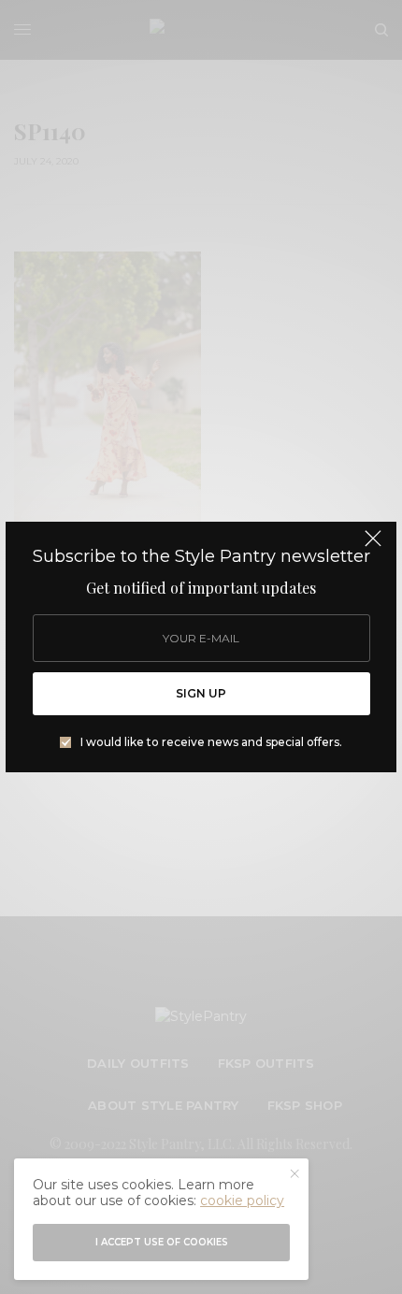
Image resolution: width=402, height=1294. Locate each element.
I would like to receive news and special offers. (211, 742)
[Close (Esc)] (373, 547)
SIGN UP (201, 693)
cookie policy (242, 1200)
